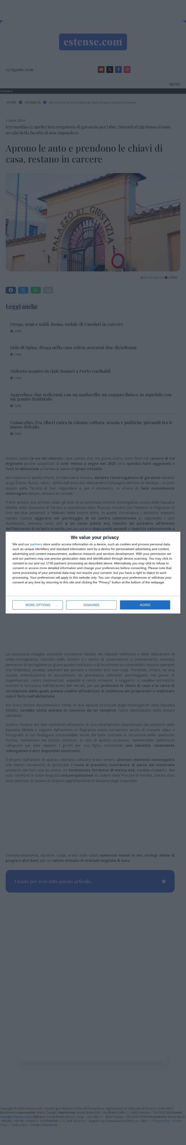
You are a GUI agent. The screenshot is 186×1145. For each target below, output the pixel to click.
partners (36, 544)
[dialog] (93, 573)
